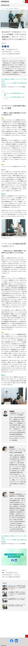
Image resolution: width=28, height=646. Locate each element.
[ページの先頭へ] (26, 636)
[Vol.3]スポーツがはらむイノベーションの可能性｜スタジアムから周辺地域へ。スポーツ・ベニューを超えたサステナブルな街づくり (14, 35)
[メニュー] (26, 1)
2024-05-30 (3, 43)
